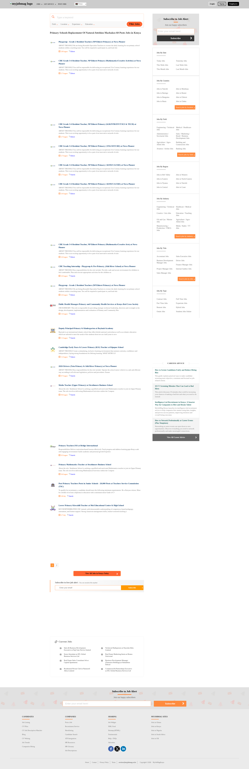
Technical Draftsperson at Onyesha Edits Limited (119, 649)
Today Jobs (161, 61)
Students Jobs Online (183, 311)
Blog (24, 734)
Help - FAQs (112, 738)
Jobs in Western (181, 175)
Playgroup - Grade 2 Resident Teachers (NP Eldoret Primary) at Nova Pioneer (92, 42)
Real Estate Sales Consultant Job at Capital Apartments (76, 661)
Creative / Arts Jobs (164, 213)
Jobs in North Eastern (184, 179)
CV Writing (26, 738)
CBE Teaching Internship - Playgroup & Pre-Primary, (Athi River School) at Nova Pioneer (97, 266)
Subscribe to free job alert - (76, 582)
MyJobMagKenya (158, 762)
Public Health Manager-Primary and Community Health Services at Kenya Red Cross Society (98, 304)
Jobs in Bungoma (163, 97)
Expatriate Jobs (181, 303)
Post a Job (68, 722)
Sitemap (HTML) (114, 730)
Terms (114, 762)
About (87, 762)
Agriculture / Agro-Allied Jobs (164, 143)
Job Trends (26, 742)
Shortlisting (69, 730)
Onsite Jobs (161, 311)
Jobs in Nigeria (156, 730)
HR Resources (70, 742)
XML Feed (112, 726)
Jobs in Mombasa (182, 89)
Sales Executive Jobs (183, 256)
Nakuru (72, 357)
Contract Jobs (162, 299)
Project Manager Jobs (164, 269)
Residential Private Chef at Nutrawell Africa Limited (77, 670)
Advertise (111, 742)
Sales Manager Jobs (164, 273)
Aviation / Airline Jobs (165, 149)
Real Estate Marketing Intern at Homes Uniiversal (118, 655)
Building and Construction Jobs (182, 143)
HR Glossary (69, 746)
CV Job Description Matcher (32, 730)
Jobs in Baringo (162, 93)
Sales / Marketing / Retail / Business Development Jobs (183, 136)
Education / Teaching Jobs (184, 214)
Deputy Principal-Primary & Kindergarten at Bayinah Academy (86, 328)
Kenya (80, 4)
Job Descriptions (71, 750)
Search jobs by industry (184, 236)
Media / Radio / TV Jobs (183, 227)
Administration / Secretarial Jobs (163, 135)
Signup (221, 4)
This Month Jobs (163, 69)
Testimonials (112, 734)
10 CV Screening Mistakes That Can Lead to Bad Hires (174, 387)
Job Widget (112, 722)
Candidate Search (71, 734)
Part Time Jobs (162, 303)
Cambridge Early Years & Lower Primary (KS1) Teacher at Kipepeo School (91, 347)
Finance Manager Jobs (184, 265)
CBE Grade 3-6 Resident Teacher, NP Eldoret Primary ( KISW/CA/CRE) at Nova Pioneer (97, 165)
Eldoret (72, 51)
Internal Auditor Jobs (183, 269)
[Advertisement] (97, 99)
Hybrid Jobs (180, 307)
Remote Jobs (161, 307)
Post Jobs (62, 4)
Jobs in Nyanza (162, 183)
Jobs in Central (162, 187)
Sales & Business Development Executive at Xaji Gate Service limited (77, 649)
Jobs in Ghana (156, 722)
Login (212, 4)
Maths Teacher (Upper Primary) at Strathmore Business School (86, 385)
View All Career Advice (176, 437)
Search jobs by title (186, 279)
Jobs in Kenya (156, 726)
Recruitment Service (72, 726)
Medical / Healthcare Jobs (183, 128)
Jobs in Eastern (162, 179)
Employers (233, 4)
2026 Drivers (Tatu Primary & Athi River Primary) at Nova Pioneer (88, 366)
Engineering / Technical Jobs (165, 128)
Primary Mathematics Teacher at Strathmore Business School (85, 465)
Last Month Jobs (182, 69)
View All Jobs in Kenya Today (97, 573)
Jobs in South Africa (158, 734)
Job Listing (26, 722)
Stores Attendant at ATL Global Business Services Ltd (75, 655)
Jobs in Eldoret (181, 97)
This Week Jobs (162, 65)
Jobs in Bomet (181, 93)
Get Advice (49, 4)
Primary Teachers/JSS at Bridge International (78, 446)
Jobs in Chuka (181, 101)
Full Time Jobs (181, 299)
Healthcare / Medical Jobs (183, 208)
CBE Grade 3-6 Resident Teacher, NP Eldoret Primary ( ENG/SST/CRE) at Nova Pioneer (96, 146)
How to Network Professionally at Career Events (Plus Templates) (174, 422)
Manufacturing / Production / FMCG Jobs (164, 228)
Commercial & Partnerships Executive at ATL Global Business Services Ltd (118, 670)
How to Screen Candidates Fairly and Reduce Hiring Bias (175, 371)
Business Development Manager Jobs (165, 261)
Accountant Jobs (163, 256)
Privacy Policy (104, 762)
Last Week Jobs (181, 65)
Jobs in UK (155, 738)
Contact (94, 762)
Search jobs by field (185, 155)
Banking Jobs (181, 149)
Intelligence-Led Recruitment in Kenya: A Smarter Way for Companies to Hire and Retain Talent (175, 403)
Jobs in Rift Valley (163, 175)
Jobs (38, 4)
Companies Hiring (28, 746)
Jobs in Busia (161, 101)
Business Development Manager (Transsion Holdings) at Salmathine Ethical (117, 662)
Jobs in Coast (181, 187)
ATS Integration (70, 738)
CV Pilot (25, 726)
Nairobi (72, 175)
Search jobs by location (184, 107)
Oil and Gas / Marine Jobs (164, 220)
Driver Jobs (180, 260)
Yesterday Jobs (181, 61)
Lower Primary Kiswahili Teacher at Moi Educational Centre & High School (91, 505)
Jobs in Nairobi (162, 89)
